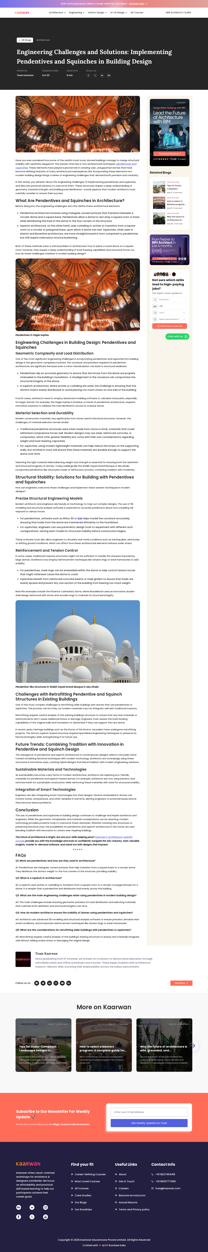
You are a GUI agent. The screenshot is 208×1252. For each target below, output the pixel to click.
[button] (111, 620)
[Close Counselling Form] (160, 596)
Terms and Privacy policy (149, 653)
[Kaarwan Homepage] (22, 12)
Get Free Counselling (131, 646)
